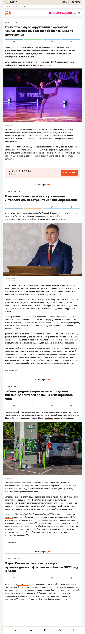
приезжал (30, 348)
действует (53, 497)
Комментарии (42, 185)
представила (23, 584)
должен (16, 337)
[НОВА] (59, 13)
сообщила (49, 418)
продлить (9, 517)
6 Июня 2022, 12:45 (11, 22)
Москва (18, 6)
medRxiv (31, 57)
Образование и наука (11, 370)
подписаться (69, 172)
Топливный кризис (10, 542)
